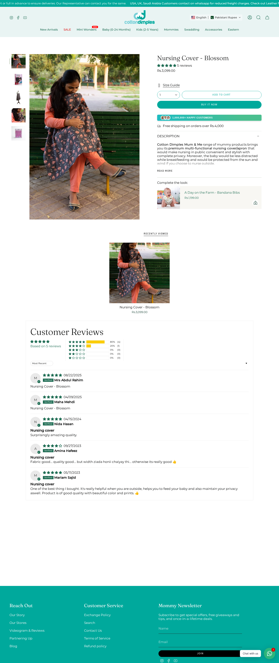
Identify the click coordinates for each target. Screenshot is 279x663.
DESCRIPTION (168, 136)
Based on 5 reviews (45, 346)
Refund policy (95, 646)
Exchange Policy (97, 615)
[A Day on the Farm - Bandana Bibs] (168, 197)
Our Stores (17, 623)
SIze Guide (171, 85)
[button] (216, 17)
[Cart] (267, 17)
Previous (29, 137)
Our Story (17, 615)
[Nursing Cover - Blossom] (139, 273)
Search (89, 623)
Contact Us (93, 630)
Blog (13, 646)
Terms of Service (97, 638)
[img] (53, 375)
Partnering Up (20, 638)
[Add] (255, 203)
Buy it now (209, 105)
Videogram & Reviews (26, 630)
